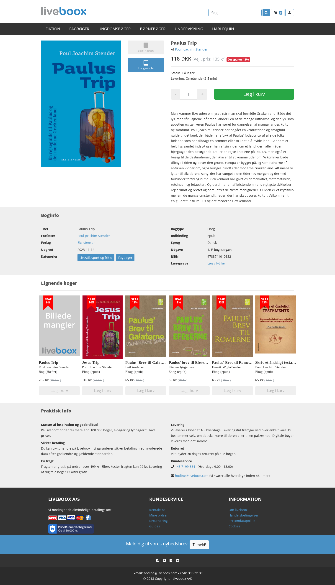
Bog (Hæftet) (146, 51)
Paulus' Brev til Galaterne (147, 362)
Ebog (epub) (146, 68)
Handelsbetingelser (243, 515)
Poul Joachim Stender (191, 49)
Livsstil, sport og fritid (96, 257)
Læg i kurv (254, 94)
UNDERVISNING (189, 28)
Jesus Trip (90, 362)
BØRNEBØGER (153, 28)
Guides (154, 526)
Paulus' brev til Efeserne (189, 362)
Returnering (158, 521)
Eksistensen (86, 242)
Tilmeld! (199, 544)
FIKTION (53, 28)
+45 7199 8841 (186, 466)
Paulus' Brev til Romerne (233, 362)
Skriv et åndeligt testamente (278, 362)
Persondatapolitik (242, 521)
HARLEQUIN (223, 28)
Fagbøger (125, 257)
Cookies (234, 526)
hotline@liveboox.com (192, 475)
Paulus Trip (48, 362)
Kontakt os (157, 510)
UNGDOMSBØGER (114, 28)
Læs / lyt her (216, 263)
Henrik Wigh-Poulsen (227, 367)
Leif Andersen (135, 367)
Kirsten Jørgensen (181, 367)
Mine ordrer (158, 515)
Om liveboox (238, 510)
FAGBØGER (79, 28)
